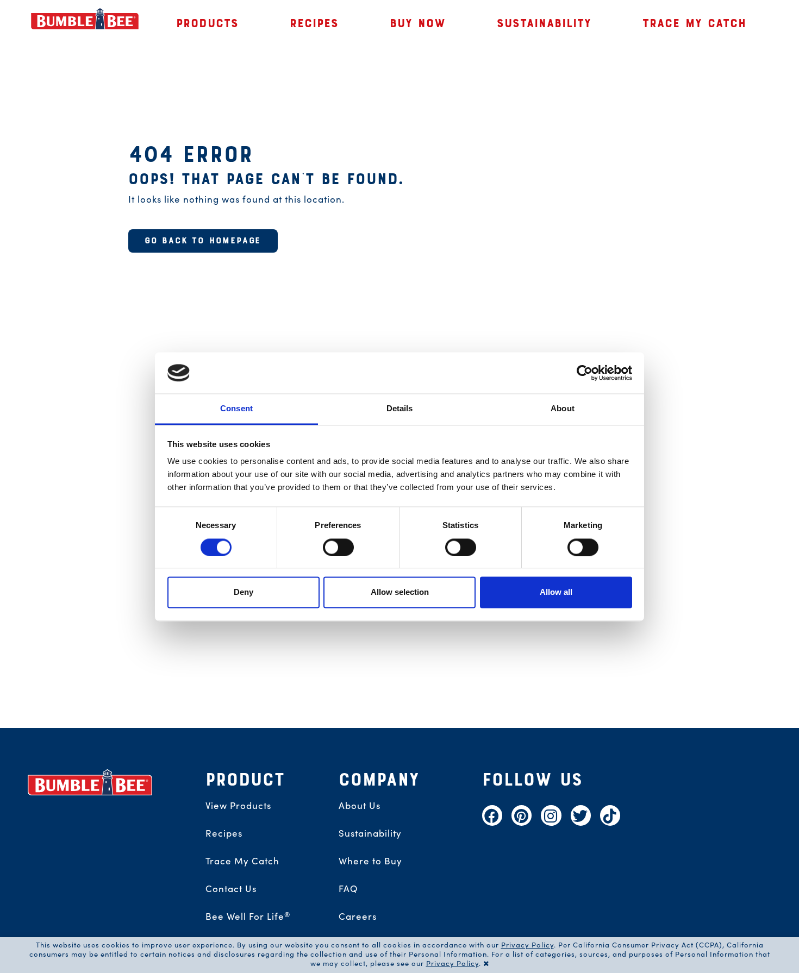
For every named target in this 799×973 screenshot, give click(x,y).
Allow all (556, 592)
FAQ (348, 888)
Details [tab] (399, 408)
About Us (359, 805)
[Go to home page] (90, 782)
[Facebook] (492, 815)
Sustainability (370, 832)
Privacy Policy (527, 944)
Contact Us (231, 888)
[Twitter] (581, 815)
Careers (358, 915)
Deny (243, 592)
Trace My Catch (242, 860)
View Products (238, 805)
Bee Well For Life (247, 915)
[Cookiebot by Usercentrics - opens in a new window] (584, 373)
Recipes (223, 832)
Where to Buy (370, 860)
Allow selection (400, 592)
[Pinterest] (521, 815)
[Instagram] (551, 815)
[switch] (338, 547)
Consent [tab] (236, 408)
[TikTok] (610, 815)
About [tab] (563, 408)
